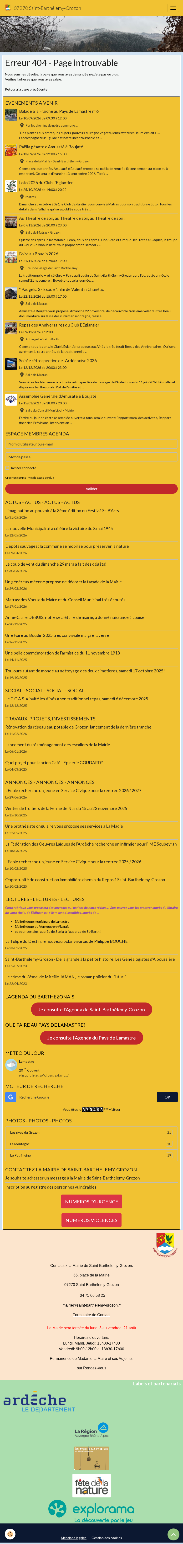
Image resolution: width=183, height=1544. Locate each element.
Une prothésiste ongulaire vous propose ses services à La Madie (64, 826)
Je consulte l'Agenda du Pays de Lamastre (91, 1037)
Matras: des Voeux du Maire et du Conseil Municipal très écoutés (65, 599)
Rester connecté (23, 468)
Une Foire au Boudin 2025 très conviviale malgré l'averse (57, 635)
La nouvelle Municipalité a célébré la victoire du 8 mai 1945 (59, 528)
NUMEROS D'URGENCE (91, 1201)
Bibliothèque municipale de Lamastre (42, 921)
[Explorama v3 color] (91, 1511)
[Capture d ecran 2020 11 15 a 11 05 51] (91, 1458)
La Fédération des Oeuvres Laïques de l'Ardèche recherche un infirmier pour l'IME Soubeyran (91, 844)
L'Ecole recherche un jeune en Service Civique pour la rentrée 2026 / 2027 (73, 790)
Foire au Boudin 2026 (38, 253)
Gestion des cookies (107, 1538)
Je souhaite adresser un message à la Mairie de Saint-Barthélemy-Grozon (72, 1177)
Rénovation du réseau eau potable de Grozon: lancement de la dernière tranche (78, 726)
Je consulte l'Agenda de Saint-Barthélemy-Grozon (91, 1009)
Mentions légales (73, 1538)
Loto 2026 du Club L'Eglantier (46, 182)
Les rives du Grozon (90, 1132)
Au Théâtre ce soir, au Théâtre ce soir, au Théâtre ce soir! (72, 218)
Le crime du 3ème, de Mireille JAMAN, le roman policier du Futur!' (65, 976)
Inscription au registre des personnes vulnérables (51, 1187)
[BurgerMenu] (173, 8)
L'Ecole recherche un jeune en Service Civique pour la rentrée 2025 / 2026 (73, 861)
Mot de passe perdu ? (41, 477)
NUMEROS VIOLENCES (91, 1220)
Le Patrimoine (90, 1155)
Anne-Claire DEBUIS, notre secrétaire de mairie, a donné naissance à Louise (74, 617)
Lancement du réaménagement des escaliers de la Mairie (57, 744)
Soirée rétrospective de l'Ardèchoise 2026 (58, 360)
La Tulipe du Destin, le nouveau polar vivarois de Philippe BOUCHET (68, 941)
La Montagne (90, 1144)
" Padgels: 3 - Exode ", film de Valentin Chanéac (61, 289)
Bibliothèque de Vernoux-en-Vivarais (42, 926)
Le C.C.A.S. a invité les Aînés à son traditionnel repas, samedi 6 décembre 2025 (76, 698)
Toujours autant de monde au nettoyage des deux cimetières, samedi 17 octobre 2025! (85, 670)
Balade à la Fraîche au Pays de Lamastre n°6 (59, 111)
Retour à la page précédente (26, 89)
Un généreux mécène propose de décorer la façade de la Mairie (63, 581)
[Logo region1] (92, 1429)
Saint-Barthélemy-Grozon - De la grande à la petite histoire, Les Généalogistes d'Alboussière (90, 959)
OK (167, 1097)
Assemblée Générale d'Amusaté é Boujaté (58, 396)
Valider (91, 488)
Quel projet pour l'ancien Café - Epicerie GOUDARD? (54, 762)
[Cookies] (10, 1534)
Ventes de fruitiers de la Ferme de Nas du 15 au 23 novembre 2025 (66, 808)
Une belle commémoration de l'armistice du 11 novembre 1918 (62, 652)
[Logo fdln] (91, 1485)
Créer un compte (15, 477)
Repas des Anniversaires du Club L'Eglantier (59, 324)
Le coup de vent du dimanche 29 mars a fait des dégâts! (56, 564)
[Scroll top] (173, 1534)
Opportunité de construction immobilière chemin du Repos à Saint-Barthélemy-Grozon (85, 879)
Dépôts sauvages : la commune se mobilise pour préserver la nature (67, 546)
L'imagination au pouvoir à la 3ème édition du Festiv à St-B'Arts (62, 510)
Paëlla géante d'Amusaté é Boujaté (51, 146)
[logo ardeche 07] (39, 1401)
